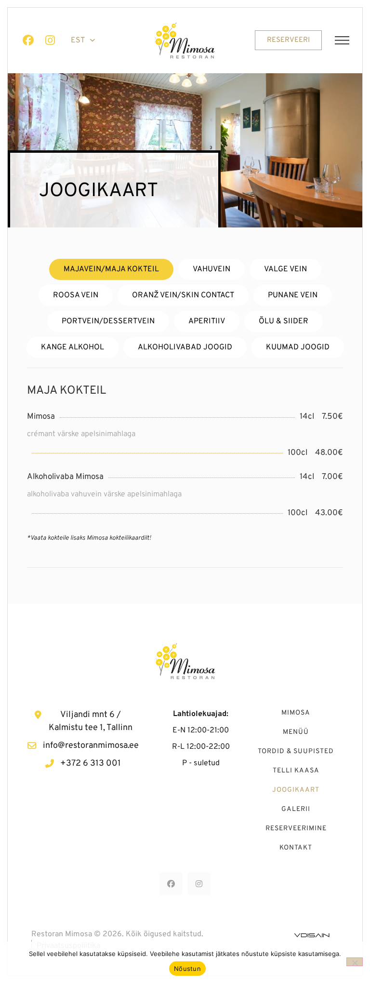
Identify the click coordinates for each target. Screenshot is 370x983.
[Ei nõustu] (354, 961)
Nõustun (187, 968)
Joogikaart (295, 790)
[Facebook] (28, 40)
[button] (342, 40)
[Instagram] (50, 40)
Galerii (295, 809)
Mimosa (295, 713)
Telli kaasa (296, 771)
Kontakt (295, 848)
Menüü (296, 732)
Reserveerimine (296, 828)
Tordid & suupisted (296, 751)
